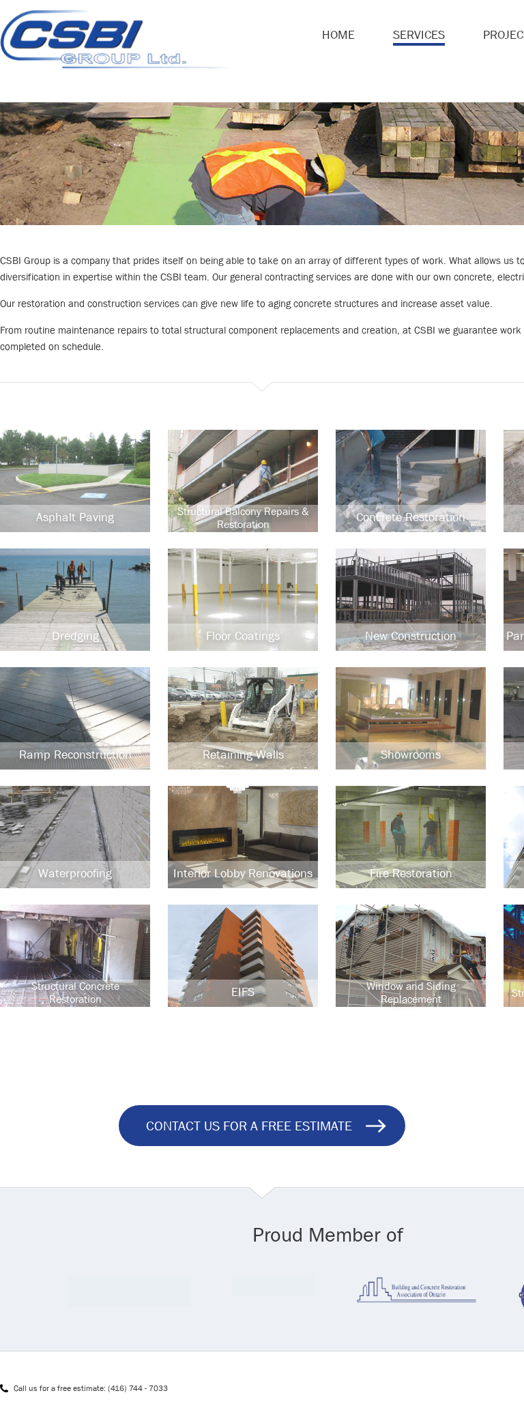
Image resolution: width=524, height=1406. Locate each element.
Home (338, 35)
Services (419, 35)
